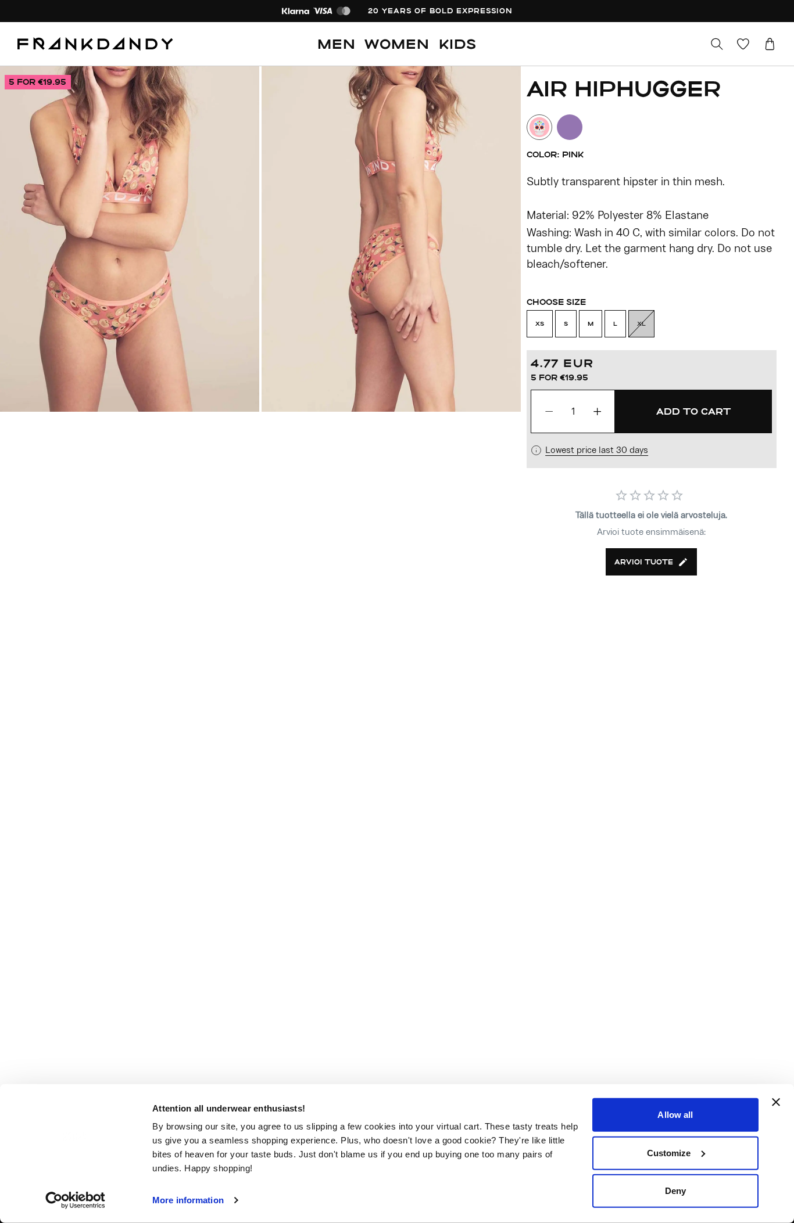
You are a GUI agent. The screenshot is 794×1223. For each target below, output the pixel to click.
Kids (458, 43)
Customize (669, 1152)
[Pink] (539, 127)
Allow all (675, 1115)
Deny (675, 1191)
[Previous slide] (130, 239)
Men (336, 43)
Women (397, 43)
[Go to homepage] (95, 44)
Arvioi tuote (643, 561)
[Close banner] (776, 1102)
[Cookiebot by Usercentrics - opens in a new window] (75, 1200)
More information (188, 1200)
